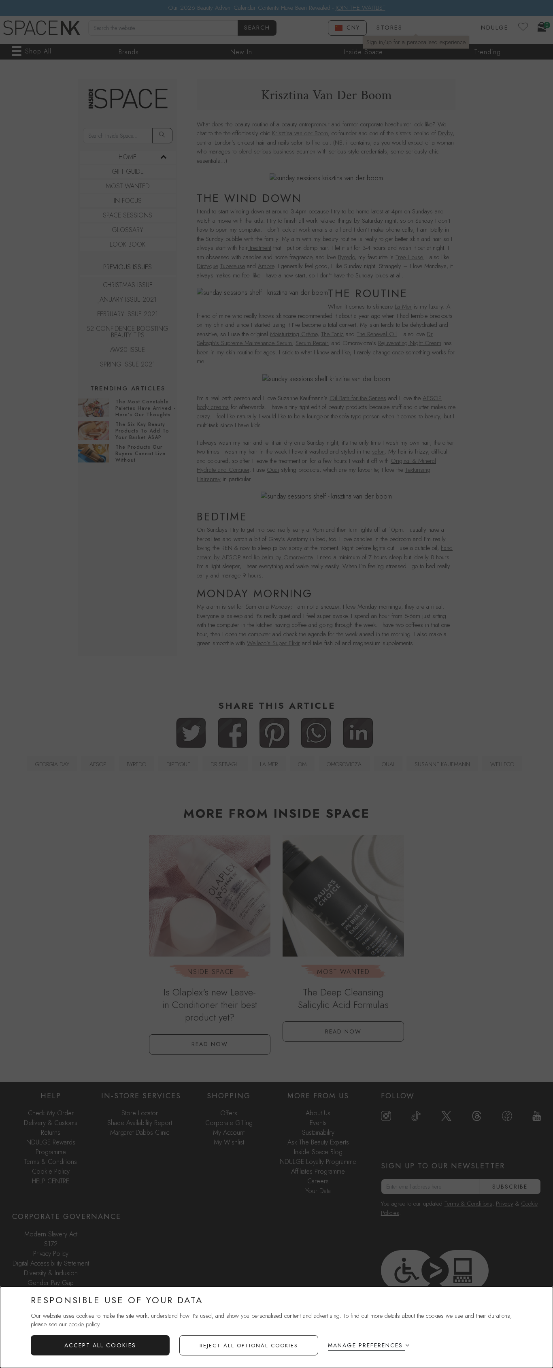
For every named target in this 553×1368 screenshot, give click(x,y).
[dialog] (276, 1327)
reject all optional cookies (249, 1345)
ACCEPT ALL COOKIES (100, 1345)
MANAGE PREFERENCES (365, 1345)
